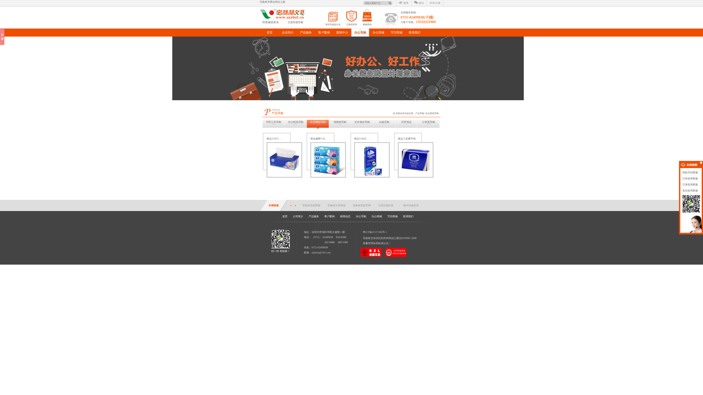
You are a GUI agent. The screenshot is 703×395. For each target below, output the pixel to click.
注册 (437, 3)
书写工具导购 (273, 123)
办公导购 (360, 32)
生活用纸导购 (318, 123)
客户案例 (324, 32)
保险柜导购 (340, 123)
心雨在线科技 (385, 205)
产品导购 (419, 113)
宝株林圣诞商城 (311, 205)
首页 (270, 32)
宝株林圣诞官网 (362, 205)
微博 (405, 3)
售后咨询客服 (690, 190)
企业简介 (288, 32)
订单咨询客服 (690, 178)
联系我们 (415, 32)
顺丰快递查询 (411, 205)
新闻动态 (345, 216)
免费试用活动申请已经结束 (275, 4)
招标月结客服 (690, 172)
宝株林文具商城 (336, 205)
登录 (432, 3)
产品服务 (306, 32)
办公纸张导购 (295, 123)
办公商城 (378, 32)
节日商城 (396, 32)
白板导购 (384, 123)
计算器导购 (428, 123)
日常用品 (406, 123)
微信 (421, 3)
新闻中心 (342, 32)
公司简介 (298, 216)
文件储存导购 (362, 123)
